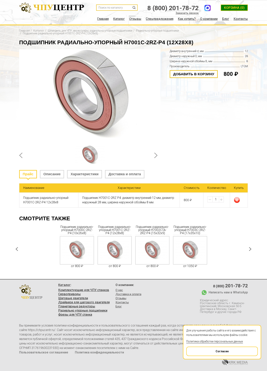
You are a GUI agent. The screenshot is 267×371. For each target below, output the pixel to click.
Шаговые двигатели (73, 298)
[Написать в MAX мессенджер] (207, 8)
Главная (103, 18)
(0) (234, 8)
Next (156, 155)
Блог (225, 18)
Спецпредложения (159, 18)
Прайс (28, 174)
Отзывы (135, 18)
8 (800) (230, 285)
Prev (20, 155)
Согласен (222, 351)
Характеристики (85, 174)
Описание (52, 174)
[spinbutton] (215, 199)
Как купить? (187, 18)
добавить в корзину (193, 74)
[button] (221, 200)
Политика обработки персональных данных (214, 341)
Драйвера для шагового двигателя (84, 302)
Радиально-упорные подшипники (157, 30)
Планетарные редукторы (76, 306)
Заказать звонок (187, 13)
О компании (209, 18)
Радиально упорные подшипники (82, 310)
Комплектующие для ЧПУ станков (83, 290)
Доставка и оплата (124, 174)
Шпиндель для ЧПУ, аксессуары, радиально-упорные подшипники (90, 30)
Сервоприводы (69, 294)
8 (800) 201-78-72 (173, 8)
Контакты (241, 18)
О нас (119, 290)
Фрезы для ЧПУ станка (75, 314)
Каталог (119, 18)
